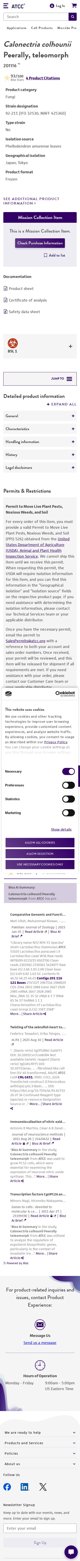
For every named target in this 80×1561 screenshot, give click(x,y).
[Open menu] (5, 6)
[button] (73, 17)
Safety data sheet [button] (24, 311)
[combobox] (36, 17)
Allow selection (40, 853)
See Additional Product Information (31, 201)
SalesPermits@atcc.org (25, 640)
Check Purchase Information (40, 243)
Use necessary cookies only (40, 864)
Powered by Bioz (17, 1263)
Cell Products (42, 28)
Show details (61, 829)
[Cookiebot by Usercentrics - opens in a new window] (56, 694)
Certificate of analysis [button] (28, 300)
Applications (17, 28)
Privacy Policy (55, 742)
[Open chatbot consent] (71, 1552)
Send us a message (40, 1342)
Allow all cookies (40, 842)
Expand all (64, 404)
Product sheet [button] (21, 288)
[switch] (68, 785)
